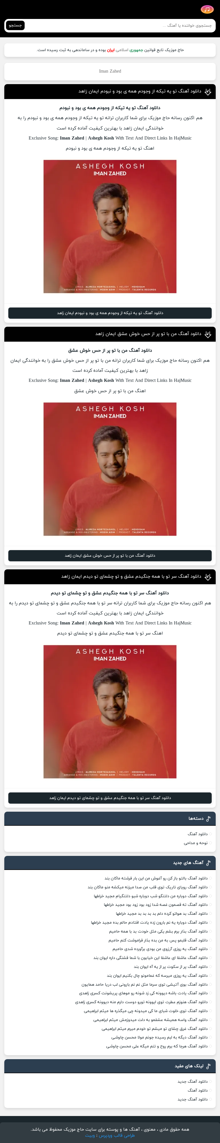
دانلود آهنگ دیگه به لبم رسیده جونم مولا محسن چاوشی (159, 1037)
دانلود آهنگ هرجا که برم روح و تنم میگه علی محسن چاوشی (157, 1046)
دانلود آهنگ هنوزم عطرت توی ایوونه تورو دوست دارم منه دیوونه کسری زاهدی (141, 1002)
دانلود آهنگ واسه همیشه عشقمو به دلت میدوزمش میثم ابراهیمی (150, 1020)
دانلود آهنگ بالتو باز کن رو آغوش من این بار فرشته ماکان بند (156, 878)
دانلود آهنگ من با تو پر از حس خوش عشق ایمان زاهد (148, 334)
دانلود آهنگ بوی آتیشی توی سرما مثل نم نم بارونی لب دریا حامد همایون (145, 984)
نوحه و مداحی (196, 843)
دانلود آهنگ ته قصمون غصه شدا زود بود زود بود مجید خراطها (156, 905)
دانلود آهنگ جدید (193, 1081)
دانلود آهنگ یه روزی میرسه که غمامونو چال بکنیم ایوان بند (157, 975)
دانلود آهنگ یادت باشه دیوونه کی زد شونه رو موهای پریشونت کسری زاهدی (143, 993)
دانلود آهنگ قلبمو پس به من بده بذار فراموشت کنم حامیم (158, 940)
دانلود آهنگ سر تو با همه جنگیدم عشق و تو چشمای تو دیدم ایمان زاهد (131, 576)
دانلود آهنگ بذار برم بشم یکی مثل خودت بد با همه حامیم (158, 931)
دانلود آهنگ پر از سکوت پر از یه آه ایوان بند (171, 967)
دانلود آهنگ (198, 834)
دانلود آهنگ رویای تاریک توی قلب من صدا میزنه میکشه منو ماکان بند (148, 887)
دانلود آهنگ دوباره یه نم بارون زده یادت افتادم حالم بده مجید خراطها (149, 922)
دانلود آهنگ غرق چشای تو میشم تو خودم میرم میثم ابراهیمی (155, 1029)
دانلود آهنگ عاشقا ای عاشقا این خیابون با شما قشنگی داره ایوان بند (150, 958)
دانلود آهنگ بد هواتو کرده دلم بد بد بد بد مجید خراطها (162, 913)
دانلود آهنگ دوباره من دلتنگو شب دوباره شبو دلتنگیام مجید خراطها (151, 896)
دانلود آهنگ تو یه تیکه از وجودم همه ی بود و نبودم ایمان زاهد (139, 91)
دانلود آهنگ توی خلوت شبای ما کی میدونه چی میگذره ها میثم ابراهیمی (146, 1011)
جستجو (15, 25)
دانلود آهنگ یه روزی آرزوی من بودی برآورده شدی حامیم (160, 949)
